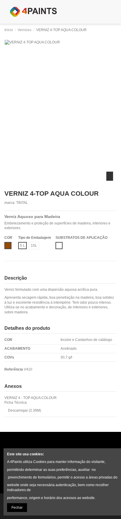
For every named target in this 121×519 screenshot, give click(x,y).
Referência (13, 369)
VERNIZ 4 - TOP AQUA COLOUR (30, 398)
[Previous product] (109, 30)
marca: (9, 203)
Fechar (17, 508)
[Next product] (114, 30)
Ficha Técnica (15, 402)
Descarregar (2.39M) (24, 410)
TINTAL (22, 203)
